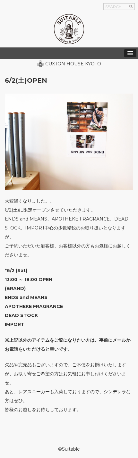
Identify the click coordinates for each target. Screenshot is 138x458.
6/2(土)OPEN (26, 80)
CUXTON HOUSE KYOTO (73, 64)
